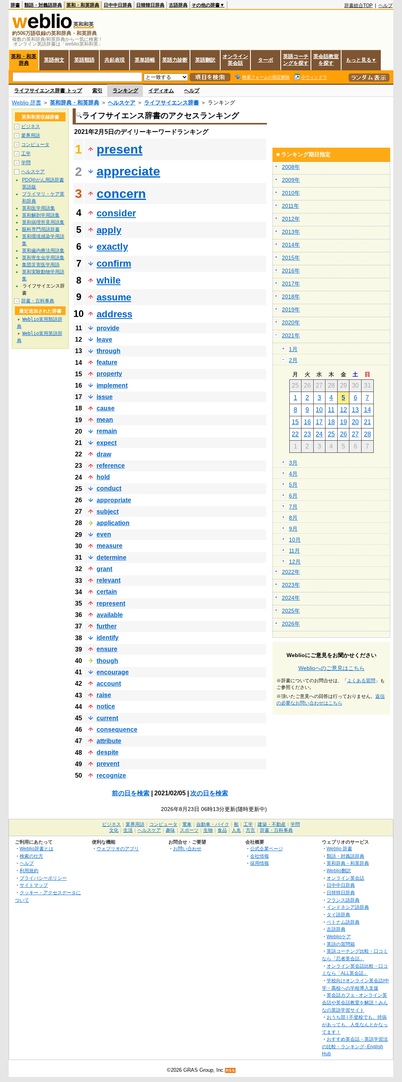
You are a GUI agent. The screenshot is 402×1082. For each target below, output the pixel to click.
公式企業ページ (266, 848)
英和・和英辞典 (82, 5)
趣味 (170, 830)
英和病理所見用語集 (43, 222)
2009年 (291, 180)
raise (104, 695)
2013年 (291, 232)
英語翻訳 (205, 60)
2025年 (291, 611)
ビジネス (30, 126)
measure (109, 545)
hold (103, 477)
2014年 (291, 245)
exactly (112, 246)
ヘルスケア (121, 102)
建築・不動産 (272, 824)
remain (107, 431)
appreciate (128, 171)
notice (106, 706)
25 (331, 434)
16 (307, 422)
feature (107, 362)
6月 (293, 495)
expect (107, 442)
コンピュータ (35, 144)
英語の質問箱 (341, 944)
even (104, 534)
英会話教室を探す (326, 59)
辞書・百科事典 (37, 301)
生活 (128, 830)
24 (319, 434)
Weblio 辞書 (26, 102)
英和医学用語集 (38, 208)
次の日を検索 (209, 793)
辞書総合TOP (358, 5)
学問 (26, 162)
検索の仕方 (31, 856)
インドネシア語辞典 (348, 907)
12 (343, 409)
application (113, 523)
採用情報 (259, 863)
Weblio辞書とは (36, 848)
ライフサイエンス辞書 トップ (48, 90)
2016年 (291, 270)
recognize (111, 775)
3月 (293, 463)
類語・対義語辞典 (43, 5)
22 (295, 434)
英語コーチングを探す (296, 59)
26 (343, 434)
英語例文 (54, 60)
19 (343, 422)
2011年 (290, 206)
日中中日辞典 (118, 5)
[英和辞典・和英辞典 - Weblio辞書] (42, 26)
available (110, 614)
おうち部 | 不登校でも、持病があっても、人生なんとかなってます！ (355, 1024)
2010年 (291, 193)
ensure (107, 649)
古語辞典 (178, 5)
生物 (208, 830)
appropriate (114, 500)
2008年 (291, 167)
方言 (250, 830)
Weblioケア (339, 936)
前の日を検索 (131, 793)
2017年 (291, 283)
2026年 (291, 624)
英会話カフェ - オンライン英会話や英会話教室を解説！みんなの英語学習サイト (355, 1002)
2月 (293, 360)
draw (104, 454)
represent (111, 603)
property (109, 373)
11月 (294, 550)
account (109, 683)
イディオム (161, 90)
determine (111, 557)
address (114, 314)
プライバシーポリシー (43, 878)
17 (319, 422)
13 (355, 409)
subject (108, 511)
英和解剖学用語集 (41, 215)
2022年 (291, 572)
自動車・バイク (212, 824)
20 (355, 422)
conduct (109, 488)
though (107, 660)
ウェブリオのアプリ (118, 848)
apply (109, 230)
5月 (293, 484)
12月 (295, 561)
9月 (293, 528)
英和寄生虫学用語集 (43, 257)
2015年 (291, 257)
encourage (113, 672)
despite (108, 752)
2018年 (291, 296)
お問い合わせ (187, 848)
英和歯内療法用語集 (43, 250)
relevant (109, 580)
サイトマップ (34, 885)
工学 (26, 153)
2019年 (291, 309)
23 (307, 434)
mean (105, 419)
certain (107, 591)
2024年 (291, 598)
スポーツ (189, 830)
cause (106, 408)
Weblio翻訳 (339, 870)
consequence (117, 729)
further (107, 626)
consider (116, 213)
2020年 (291, 322)
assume (114, 297)
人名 (236, 830)
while (109, 280)
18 (331, 422)
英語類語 (84, 60)
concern (121, 194)
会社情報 (259, 856)
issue (105, 397)
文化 (114, 830)
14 (367, 409)
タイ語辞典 (338, 914)
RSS (230, 1070)
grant (104, 569)
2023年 (291, 585)
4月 (293, 474)
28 (367, 434)
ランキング (125, 90)
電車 (187, 824)
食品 (222, 830)
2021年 (291, 335)
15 (295, 422)
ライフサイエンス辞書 (171, 102)
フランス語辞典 (343, 900)
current (107, 718)
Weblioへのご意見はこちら (331, 668)
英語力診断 (175, 60)
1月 (293, 349)
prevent (108, 763)
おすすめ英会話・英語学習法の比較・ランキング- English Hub (355, 1046)
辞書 (15, 5)
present (120, 149)
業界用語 (30, 135)
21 (367, 422)
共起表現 (114, 60)
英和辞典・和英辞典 (74, 102)
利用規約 (29, 870)
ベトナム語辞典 (343, 922)
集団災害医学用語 (41, 264)
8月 (293, 517)
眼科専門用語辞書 (41, 229)
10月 (295, 539)
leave (104, 339)
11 (331, 409)
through (109, 351)
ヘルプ (385, 5)
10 (319, 409)
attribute (109, 741)
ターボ (265, 60)
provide (108, 328)
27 (355, 434)
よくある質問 (361, 680)
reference (111, 465)
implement (112, 385)
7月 (293, 506)
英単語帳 (145, 60)
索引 (97, 90)
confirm (114, 263)
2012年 (291, 219)
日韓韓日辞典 (150, 5)
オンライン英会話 (235, 59)
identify (108, 637)
